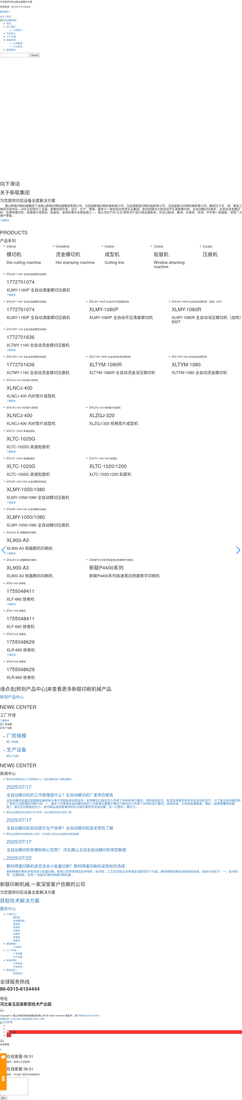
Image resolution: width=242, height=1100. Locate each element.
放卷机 (16, 937)
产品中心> (12, 914)
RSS (36, 1018)
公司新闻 (17, 43)
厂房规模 (17, 953)
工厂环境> (12, 950)
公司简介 (17, 30)
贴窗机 (16, 927)
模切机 (16, 917)
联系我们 (4, 11)
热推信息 (4, 1018)
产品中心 (11, 33)
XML (42, 1018)
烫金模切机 (19, 920)
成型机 (16, 923)
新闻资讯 (11, 39)
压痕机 (16, 930)
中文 (2, 16)
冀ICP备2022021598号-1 (88, 1015)
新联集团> (12, 943)
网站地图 (27, 1018)
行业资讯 (17, 46)
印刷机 (16, 933)
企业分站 (15, 1018)
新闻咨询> (12, 960)
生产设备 (17, 956)
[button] (238, 550)
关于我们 (11, 26)
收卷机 (16, 940)
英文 (9, 16)
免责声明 (8, 1022)
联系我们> (12, 970)
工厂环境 (11, 36)
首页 (9, 23)
